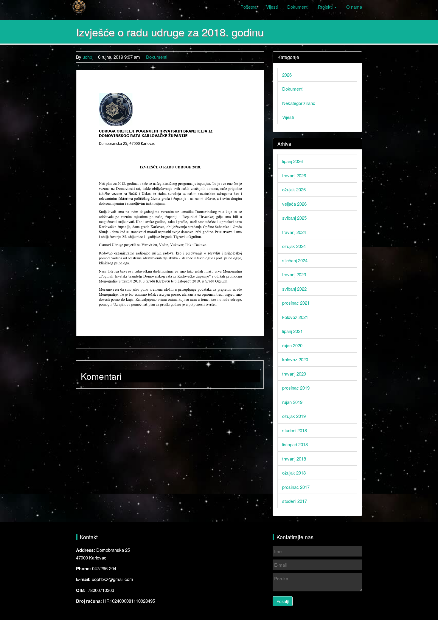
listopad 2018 (295, 444)
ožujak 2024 (294, 246)
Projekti (326, 7)
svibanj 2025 (294, 218)
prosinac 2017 (296, 487)
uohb (87, 57)
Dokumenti (297, 7)
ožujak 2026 (294, 189)
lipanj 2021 (292, 331)
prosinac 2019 (296, 388)
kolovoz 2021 (295, 317)
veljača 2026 (294, 204)
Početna (248, 7)
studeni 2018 (294, 430)
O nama (354, 7)
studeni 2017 (294, 501)
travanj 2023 (294, 274)
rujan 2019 (292, 402)
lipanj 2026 (292, 161)
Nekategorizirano (298, 103)
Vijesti (272, 7)
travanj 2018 (294, 458)
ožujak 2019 (294, 416)
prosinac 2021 (296, 303)
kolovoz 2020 (295, 359)
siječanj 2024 (294, 260)
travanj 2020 (294, 374)
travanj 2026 (294, 175)
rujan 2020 (292, 345)
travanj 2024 (294, 232)
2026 (287, 75)
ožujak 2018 (294, 472)
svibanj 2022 (294, 289)
